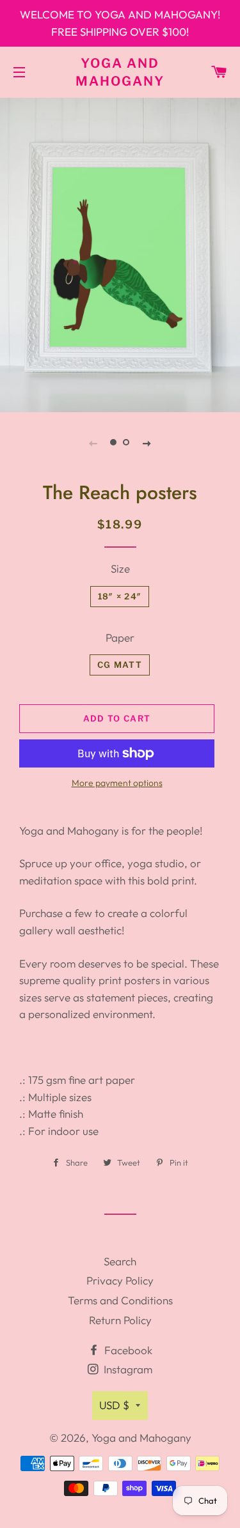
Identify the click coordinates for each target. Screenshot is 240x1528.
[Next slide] (147, 442)
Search (120, 1261)
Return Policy (120, 1320)
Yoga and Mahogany (120, 72)
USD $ (114, 1405)
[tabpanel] (120, 253)
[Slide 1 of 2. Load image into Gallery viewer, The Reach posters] (114, 442)
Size (120, 568)
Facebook (127, 1350)
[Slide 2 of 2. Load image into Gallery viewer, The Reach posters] (126, 442)
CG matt (119, 665)
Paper (120, 637)
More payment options (117, 783)
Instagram (126, 1369)
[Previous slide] (93, 442)
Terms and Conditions (120, 1300)
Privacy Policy (120, 1280)
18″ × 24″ (120, 596)
